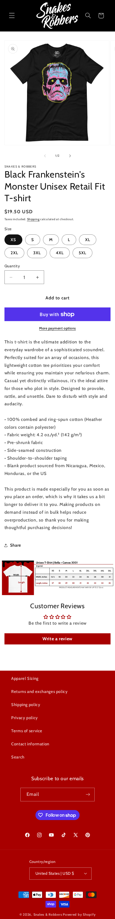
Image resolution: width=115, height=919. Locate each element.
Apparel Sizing (25, 678)
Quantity (12, 266)
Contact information (30, 743)
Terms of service (26, 730)
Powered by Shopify (79, 914)
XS (13, 239)
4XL (60, 252)
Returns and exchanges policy (39, 691)
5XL (82, 252)
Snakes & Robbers (47, 914)
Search (18, 757)
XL (87, 239)
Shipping (33, 219)
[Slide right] (70, 156)
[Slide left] (45, 156)
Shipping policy (25, 704)
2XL (14, 252)
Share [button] (15, 545)
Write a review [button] (57, 638)
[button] (11, 15)
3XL (37, 252)
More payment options (57, 328)
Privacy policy (24, 717)
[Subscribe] (88, 794)
